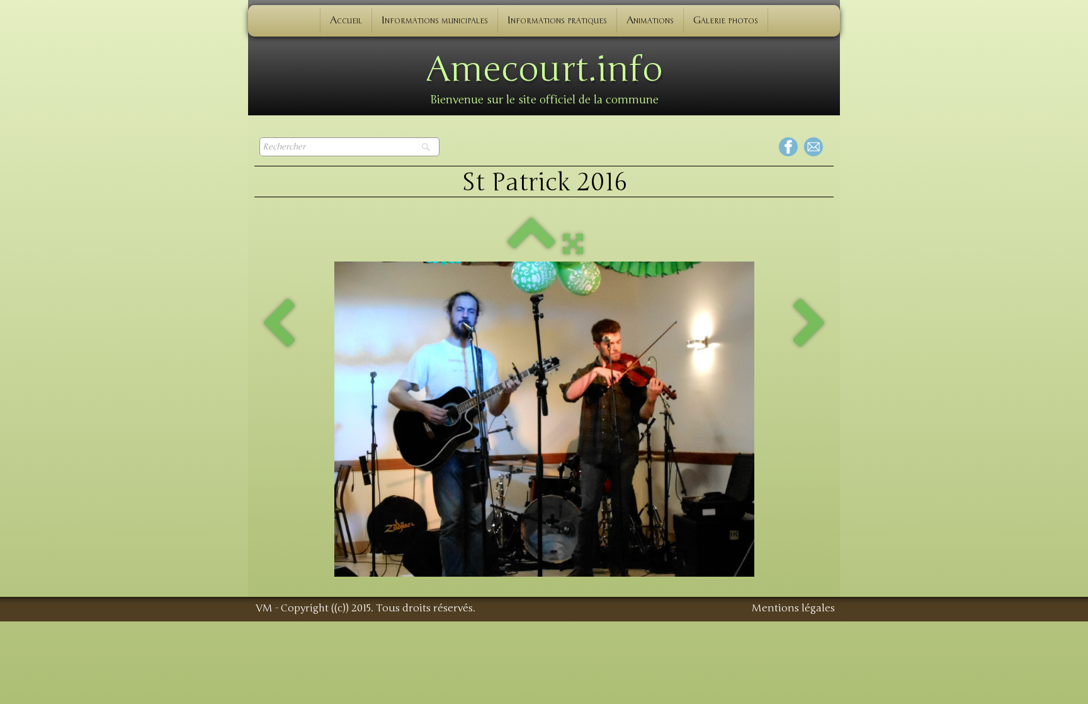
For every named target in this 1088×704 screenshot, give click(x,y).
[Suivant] (810, 324)
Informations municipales (435, 20)
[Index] (531, 243)
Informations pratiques (557, 20)
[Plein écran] (573, 243)
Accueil (346, 20)
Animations (650, 20)
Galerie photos (725, 20)
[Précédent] (278, 324)
